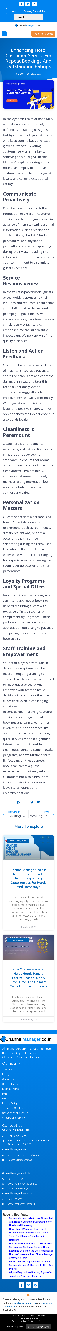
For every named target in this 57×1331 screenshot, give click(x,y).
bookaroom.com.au (25, 1303)
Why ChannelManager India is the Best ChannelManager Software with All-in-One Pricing (31, 1265)
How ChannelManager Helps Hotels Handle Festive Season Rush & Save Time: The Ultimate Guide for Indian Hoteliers (28, 978)
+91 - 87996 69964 (18, 1135)
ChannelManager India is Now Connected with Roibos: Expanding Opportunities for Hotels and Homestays (28, 878)
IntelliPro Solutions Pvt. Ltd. (34, 1321)
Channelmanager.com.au (28, 1318)
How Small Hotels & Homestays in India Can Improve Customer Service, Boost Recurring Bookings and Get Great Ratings (31, 1247)
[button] (4, 33)
